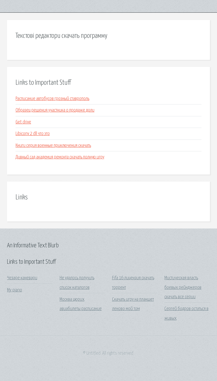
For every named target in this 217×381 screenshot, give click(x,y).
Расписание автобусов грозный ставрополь (52, 98)
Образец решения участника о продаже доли (55, 110)
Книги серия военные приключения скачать (53, 145)
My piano (14, 290)
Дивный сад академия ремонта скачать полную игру (60, 157)
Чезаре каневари (22, 278)
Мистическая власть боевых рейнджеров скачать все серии (182, 287)
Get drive (23, 122)
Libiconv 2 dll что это (33, 133)
